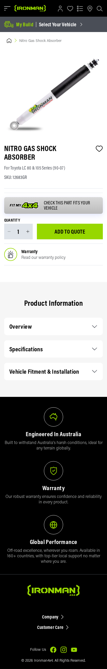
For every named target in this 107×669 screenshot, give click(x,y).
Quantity (12, 220)
